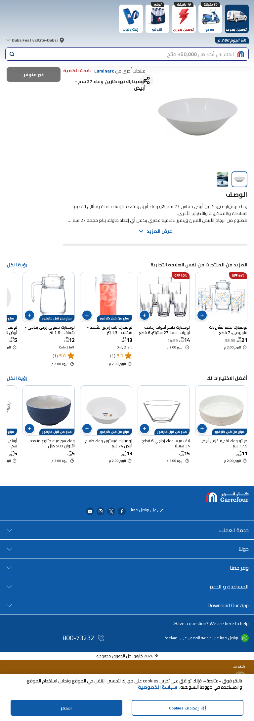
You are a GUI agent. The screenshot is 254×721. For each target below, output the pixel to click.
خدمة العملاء (234, 530)
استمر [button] (66, 708)
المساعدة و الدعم (229, 586)
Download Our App (228, 605)
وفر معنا (239, 568)
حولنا (243, 549)
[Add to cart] (202, 315)
